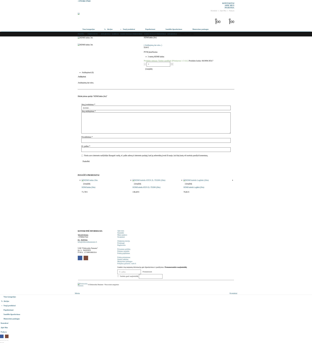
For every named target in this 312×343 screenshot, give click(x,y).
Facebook (80, 258)
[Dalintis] (5, 340)
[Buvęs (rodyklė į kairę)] (1, 342)
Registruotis (121, 245)
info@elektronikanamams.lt (87, 242)
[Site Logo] (102, 20)
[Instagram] (7, 336)
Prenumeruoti (147, 272)
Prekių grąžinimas (123, 253)
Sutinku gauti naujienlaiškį (129, 276)
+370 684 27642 (84, 1)
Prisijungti (121, 243)
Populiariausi (150, 29)
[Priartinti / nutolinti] (1, 340)
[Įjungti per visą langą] (3, 340)
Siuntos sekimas (122, 259)
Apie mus (229, 5)
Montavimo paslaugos (200, 29)
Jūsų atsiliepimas (88, 111)
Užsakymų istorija (123, 241)
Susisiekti (120, 233)
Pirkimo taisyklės (123, 251)
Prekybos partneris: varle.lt (126, 264)
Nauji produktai (129, 29)
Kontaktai (228, 3)
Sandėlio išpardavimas (174, 29)
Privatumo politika (123, 249)
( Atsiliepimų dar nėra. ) (153, 45)
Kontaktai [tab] (233, 293)
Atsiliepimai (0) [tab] (88, 72)
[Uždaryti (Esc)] (7, 340)
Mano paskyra (122, 235)
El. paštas (85, 146)
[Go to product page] (107, 180)
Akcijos (109, 29)
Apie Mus (223, 11)
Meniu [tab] (77, 293)
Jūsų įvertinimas (88, 104)
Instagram (86, 258)
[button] (218, 18)
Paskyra (229, 8)
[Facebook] (2, 336)
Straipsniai (121, 237)
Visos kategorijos (88, 29)
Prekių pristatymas (123, 257)
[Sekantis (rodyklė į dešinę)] (3, 342)
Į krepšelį (148, 69)
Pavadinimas (87, 137)
